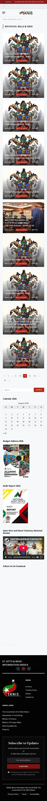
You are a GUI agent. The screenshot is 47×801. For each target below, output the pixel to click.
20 (29, 422)
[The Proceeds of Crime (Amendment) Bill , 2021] (23, 48)
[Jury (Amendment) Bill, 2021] (23, 251)
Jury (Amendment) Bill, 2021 (20, 259)
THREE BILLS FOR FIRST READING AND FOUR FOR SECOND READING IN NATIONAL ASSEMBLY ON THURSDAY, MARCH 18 (19, 220)
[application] (23, 547)
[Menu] (3, 6)
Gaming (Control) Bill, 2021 (19, 90)
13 (34, 376)
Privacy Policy (22, 774)
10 (20, 376)
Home (5, 19)
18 (5, 380)
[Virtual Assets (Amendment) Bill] (23, 183)
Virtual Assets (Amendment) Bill (22, 192)
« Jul (5, 433)
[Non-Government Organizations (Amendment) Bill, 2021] (23, 116)
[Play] (6, 557)
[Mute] (37, 557)
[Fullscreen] (41, 557)
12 (30, 376)
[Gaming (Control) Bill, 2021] (23, 82)
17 (12, 422)
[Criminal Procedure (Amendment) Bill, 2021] (23, 285)
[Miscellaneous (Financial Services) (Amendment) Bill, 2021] (23, 150)
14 (35, 418)
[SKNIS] (26, 13)
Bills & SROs (12, 19)
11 (17, 418)
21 (35, 422)
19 (23, 422)
